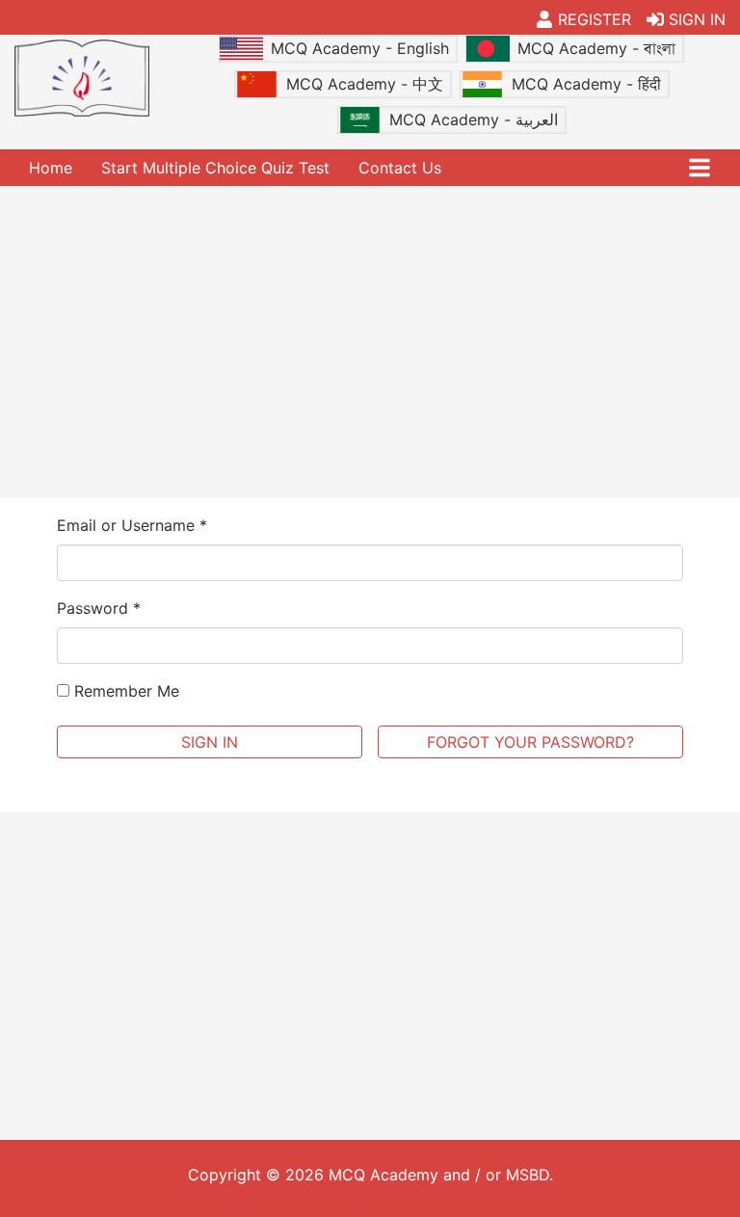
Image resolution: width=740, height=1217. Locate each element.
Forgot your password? (530, 742)
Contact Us (399, 167)
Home (50, 167)
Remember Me (124, 691)
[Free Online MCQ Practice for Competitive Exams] (81, 78)
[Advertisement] (370, 340)
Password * (99, 608)
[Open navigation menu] (700, 167)
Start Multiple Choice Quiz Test (215, 167)
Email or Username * (132, 525)
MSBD (527, 1174)
